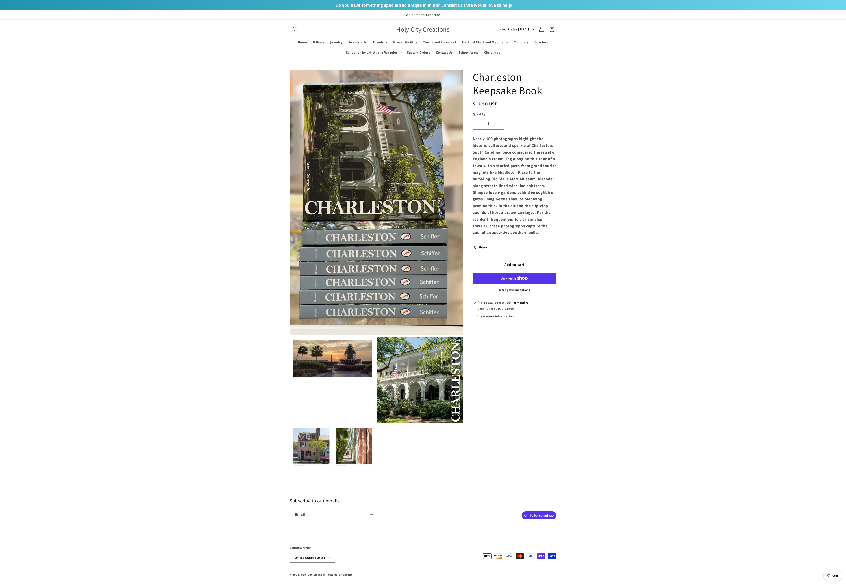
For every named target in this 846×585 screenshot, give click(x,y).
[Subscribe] (371, 514)
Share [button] (482, 247)
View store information (495, 316)
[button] (295, 29)
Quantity (479, 114)
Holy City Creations (313, 574)
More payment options (514, 290)
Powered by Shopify (340, 574)
